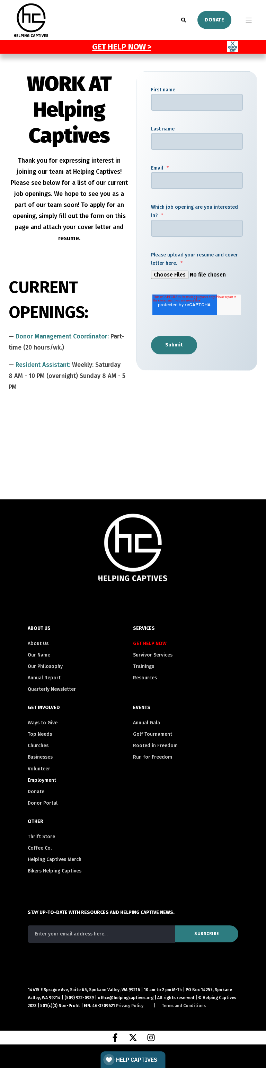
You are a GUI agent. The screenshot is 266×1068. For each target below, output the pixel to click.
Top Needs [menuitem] (40, 734)
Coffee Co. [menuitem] (40, 848)
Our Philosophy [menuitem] (45, 666)
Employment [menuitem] (42, 780)
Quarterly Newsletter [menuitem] (52, 689)
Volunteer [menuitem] (39, 769)
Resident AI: (44, 365)
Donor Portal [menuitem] (42, 803)
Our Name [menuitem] (39, 655)
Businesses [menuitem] (40, 757)
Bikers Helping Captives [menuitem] (54, 871)
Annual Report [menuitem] (44, 678)
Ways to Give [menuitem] (42, 723)
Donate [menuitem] (36, 792)
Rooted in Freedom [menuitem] (155, 746)
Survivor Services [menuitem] (152, 655)
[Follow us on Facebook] (115, 1037)
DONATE (214, 19)
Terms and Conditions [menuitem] (184, 1005)
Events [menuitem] (141, 708)
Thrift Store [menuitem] (41, 837)
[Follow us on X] (133, 1037)
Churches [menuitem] (38, 746)
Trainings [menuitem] (143, 666)
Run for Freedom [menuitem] (152, 757)
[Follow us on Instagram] (151, 1037)
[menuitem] (152, 643)
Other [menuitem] (35, 821)
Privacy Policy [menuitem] (129, 1005)
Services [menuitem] (144, 628)
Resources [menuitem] (145, 678)
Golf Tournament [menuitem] (152, 734)
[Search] (184, 19)
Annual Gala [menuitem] (146, 723)
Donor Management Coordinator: (63, 336)
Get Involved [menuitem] (44, 708)
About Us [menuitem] (39, 628)
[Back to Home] (31, 33)
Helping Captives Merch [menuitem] (54, 859)
